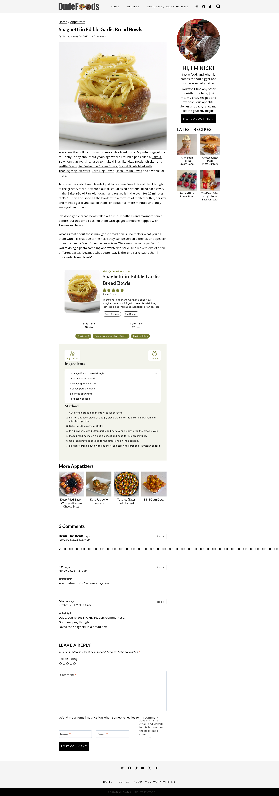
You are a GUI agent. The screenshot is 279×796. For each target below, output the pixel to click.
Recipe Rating (68, 659)
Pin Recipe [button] (131, 314)
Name (65, 734)
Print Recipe (112, 314)
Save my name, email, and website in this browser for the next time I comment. (151, 727)
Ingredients (72, 358)
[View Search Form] (218, 6)
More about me (196, 118)
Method (155, 358)
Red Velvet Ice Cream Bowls (97, 166)
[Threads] (156, 768)
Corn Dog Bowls (103, 171)
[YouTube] (143, 768)
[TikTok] (210, 6)
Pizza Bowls (135, 161)
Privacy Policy (163, 792)
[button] (156, 373)
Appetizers (77, 22)
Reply (160, 536)
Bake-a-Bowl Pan (79, 193)
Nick (64, 36)
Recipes (133, 6)
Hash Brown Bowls (129, 171)
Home (115, 6)
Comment (68, 675)
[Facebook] (203, 6)
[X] (149, 768)
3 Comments (98, 36)
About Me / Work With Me (168, 6)
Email (103, 734)
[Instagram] (197, 6)
